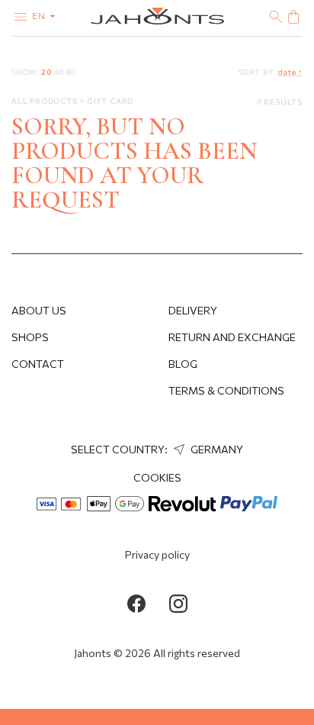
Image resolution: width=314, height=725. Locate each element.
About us (38, 310)
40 (58, 71)
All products (45, 100)
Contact (37, 363)
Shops (30, 336)
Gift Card (110, 100)
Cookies (157, 477)
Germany (215, 449)
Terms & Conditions (226, 390)
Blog (182, 363)
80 (71, 71)
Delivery (192, 310)
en (40, 15)
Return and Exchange (232, 336)
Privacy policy (157, 554)
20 (46, 71)
